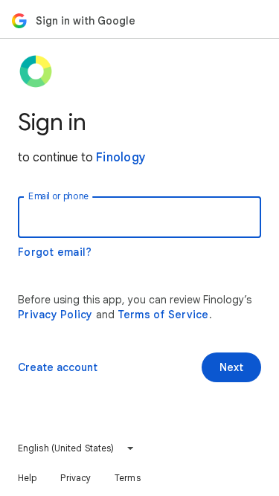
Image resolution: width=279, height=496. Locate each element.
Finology (121, 157)
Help (27, 477)
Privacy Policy (55, 314)
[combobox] (76, 448)
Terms (128, 477)
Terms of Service (163, 314)
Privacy (75, 477)
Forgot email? (55, 252)
